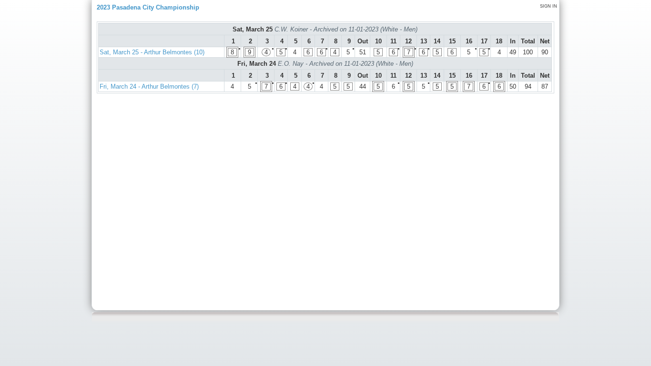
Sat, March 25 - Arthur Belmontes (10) (152, 52)
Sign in (548, 6)
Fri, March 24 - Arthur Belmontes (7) (149, 86)
